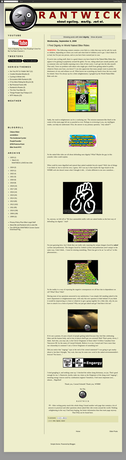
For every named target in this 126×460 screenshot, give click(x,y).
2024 (12, 167)
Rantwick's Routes (16, 87)
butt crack (89, 64)
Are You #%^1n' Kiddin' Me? (20, 71)
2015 (12, 195)
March (14, 160)
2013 (12, 201)
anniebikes (14, 135)
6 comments (52, 418)
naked (63, 421)
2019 (12, 183)
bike (54, 421)
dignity (58, 421)
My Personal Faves (16, 85)
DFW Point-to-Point (17, 144)
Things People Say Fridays (19, 93)
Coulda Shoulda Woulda (18, 74)
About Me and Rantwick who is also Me (23, 225)
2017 (12, 189)
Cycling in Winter (16, 77)
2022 (12, 173)
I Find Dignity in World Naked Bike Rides (68, 45)
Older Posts (113, 431)
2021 (12, 177)
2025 (12, 157)
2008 (12, 216)
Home (78, 431)
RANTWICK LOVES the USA (22, 163)
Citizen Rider (14, 132)
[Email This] (58, 418)
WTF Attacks (14, 95)
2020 (12, 180)
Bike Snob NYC (16, 147)
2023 (12, 170)
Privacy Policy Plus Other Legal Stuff (22, 222)
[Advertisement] (83, 426)
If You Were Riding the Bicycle (20, 82)
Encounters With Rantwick (19, 79)
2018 (12, 186)
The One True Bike (16, 90)
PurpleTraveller (15, 141)
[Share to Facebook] (64, 418)
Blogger (72, 444)
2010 (12, 210)
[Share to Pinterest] (66, 418)
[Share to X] (62, 418)
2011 (12, 207)
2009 (12, 213)
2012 (12, 204)
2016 (12, 192)
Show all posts (96, 37)
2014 (12, 198)
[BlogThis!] (60, 418)
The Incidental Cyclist (18, 138)
